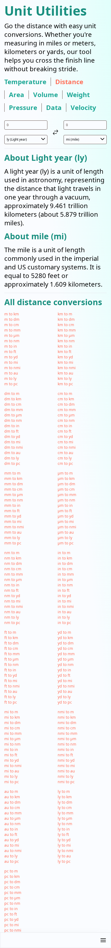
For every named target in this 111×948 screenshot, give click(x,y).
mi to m (11, 711)
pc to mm (12, 892)
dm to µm (13, 415)
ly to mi (64, 845)
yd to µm (66, 659)
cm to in (65, 425)
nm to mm (13, 574)
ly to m (64, 791)
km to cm (66, 324)
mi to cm (12, 727)
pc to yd (11, 919)
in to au (64, 611)
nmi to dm (67, 722)
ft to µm (11, 659)
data (54, 107)
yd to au (65, 691)
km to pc (65, 383)
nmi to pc (66, 781)
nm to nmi (13, 606)
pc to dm (12, 881)
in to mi (64, 601)
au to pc (11, 861)
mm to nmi (14, 526)
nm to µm (13, 579)
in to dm (65, 563)
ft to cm (11, 648)
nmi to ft (65, 754)
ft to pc (10, 702)
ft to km (11, 637)
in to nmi (66, 606)
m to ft (10, 351)
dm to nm (13, 420)
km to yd (65, 356)
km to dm (66, 319)
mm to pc (12, 543)
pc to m (11, 871)
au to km (12, 796)
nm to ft (11, 590)
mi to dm (12, 722)
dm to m (11, 393)
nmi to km (67, 717)
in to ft (64, 590)
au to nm (12, 823)
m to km (11, 313)
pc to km (12, 876)
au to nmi (13, 850)
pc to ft (10, 914)
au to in (11, 829)
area (16, 94)
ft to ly (10, 696)
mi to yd (11, 760)
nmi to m (66, 711)
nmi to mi (66, 765)
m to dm (11, 319)
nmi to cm (67, 727)
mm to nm (13, 499)
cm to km (66, 398)
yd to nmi (66, 686)
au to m (11, 791)
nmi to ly (65, 776)
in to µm (65, 579)
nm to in (11, 584)
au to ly (11, 855)
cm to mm (67, 409)
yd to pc (65, 702)
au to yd (11, 839)
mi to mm (13, 733)
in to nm (65, 584)
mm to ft (12, 510)
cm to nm (66, 420)
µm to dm (66, 483)
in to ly (64, 617)
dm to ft (11, 431)
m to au (11, 373)
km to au (65, 373)
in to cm (65, 568)
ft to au (10, 691)
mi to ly (11, 776)
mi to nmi (13, 765)
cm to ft (64, 431)
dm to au (12, 452)
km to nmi (67, 367)
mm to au (13, 532)
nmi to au (66, 771)
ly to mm (65, 812)
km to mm (67, 330)
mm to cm (13, 489)
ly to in (64, 829)
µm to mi (66, 521)
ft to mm (12, 653)
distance (69, 81)
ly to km (65, 796)
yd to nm (66, 664)
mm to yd (12, 516)
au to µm (12, 818)
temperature (25, 81)
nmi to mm (67, 733)
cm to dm (66, 404)
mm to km (13, 478)
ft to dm (11, 643)
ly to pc (64, 861)
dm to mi (12, 441)
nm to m (11, 552)
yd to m (64, 632)
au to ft (10, 834)
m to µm (11, 335)
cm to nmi (67, 447)
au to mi (11, 845)
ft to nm (11, 664)
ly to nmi (65, 850)
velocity (83, 107)
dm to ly (11, 458)
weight (78, 94)
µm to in (65, 505)
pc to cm (12, 887)
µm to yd (66, 516)
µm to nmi (67, 526)
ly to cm (65, 807)
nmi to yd (66, 760)
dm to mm (13, 409)
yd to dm (66, 643)
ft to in (10, 669)
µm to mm (67, 494)
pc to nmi (12, 930)
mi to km (12, 717)
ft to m (10, 632)
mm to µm (13, 494)
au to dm (12, 802)
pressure (23, 107)
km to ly (65, 378)
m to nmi (12, 367)
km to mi (65, 362)
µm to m (65, 473)
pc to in (11, 908)
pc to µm (12, 897)
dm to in (11, 425)
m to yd (11, 356)
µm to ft (65, 510)
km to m (65, 313)
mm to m (12, 473)
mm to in (12, 505)
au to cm (12, 807)
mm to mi (13, 521)
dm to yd (12, 436)
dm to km (12, 398)
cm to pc (65, 463)
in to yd (64, 595)
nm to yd (12, 595)
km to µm (66, 335)
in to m (64, 552)
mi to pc (11, 781)
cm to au (65, 452)
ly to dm (65, 802)
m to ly (10, 378)
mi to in (11, 749)
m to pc (11, 383)
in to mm (66, 574)
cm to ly (65, 458)
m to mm (12, 330)
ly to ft (63, 834)
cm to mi (65, 441)
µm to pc (66, 543)
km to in (65, 346)
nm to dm (13, 563)
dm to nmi (13, 447)
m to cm (11, 324)
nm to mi (12, 601)
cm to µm (66, 415)
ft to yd (10, 675)
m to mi (11, 362)
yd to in (64, 669)
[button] (55, 940)
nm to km (12, 558)
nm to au (12, 611)
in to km (65, 558)
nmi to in (66, 749)
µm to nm (66, 499)
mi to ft (10, 754)
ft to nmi (12, 686)
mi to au (11, 771)
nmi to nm (67, 744)
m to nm (11, 340)
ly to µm (65, 818)
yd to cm (65, 648)
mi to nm (12, 744)
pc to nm (12, 903)
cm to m (65, 393)
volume (45, 94)
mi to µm (12, 738)
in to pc (64, 622)
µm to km (66, 478)
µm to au (66, 532)
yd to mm (66, 653)
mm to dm (13, 483)
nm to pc (12, 622)
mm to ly (12, 537)
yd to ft (64, 675)
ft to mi (10, 680)
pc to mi (11, 924)
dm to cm (12, 404)
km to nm (66, 340)
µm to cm (66, 489)
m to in (10, 346)
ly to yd (64, 839)
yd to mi (65, 680)
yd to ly (64, 696)
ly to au (64, 855)
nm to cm (12, 568)
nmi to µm (67, 738)
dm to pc (12, 463)
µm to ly (65, 537)
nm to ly (11, 617)
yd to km (65, 637)
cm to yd (65, 436)
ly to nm (65, 823)
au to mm (13, 812)
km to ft (64, 351)
